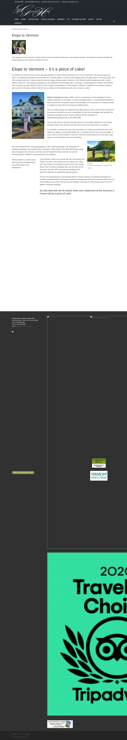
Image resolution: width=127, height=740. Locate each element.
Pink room (107, 78)
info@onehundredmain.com (57, 118)
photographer (40, 147)
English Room (80, 78)
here (85, 182)
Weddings (15, 29)
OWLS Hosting (22, 736)
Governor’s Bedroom (37, 83)
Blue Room (93, 78)
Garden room (96, 80)
